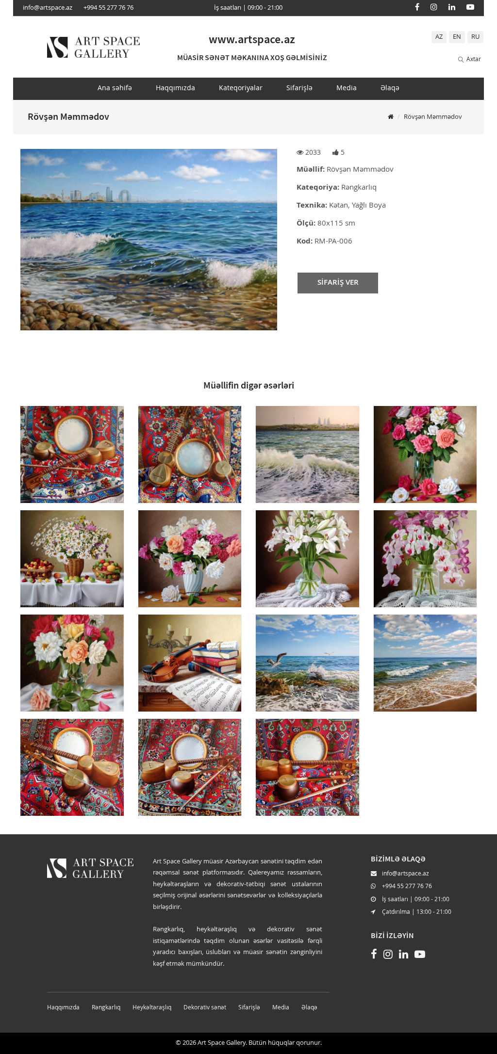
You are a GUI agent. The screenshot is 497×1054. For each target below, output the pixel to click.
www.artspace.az (252, 39)
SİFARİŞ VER (338, 283)
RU (475, 37)
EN (457, 37)
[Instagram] (434, 7)
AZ (439, 37)
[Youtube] (470, 7)
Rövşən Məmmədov (433, 117)
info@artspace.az (47, 8)
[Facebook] (417, 7)
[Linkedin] (451, 7)
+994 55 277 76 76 (108, 8)
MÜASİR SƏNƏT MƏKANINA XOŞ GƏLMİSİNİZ (252, 57)
